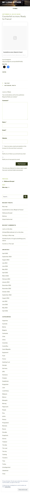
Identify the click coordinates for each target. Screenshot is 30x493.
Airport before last (7, 219)
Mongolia (4, 400)
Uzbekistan (5, 470)
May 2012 (5, 307)
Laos (3, 387)
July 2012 (4, 301)
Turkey (4, 464)
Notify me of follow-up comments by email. (14, 154)
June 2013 (5, 266)
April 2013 (5, 272)
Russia (4, 429)
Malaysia (4, 394)
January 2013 (5, 282)
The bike (4, 445)
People (4, 410)
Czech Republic (6, 349)
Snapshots (5, 435)
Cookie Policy (8, 486)
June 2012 (5, 304)
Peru (3, 413)
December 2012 (6, 285)
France (4, 359)
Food (3, 355)
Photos (4, 419)
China (3, 339)
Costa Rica (5, 346)
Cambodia (5, 333)
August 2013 (5, 260)
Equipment (5, 352)
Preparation (5, 422)
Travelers (4, 457)
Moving (4, 403)
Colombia (5, 343)
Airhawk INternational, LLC (9, 232)
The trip (7, 83)
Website (4, 138)
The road (11, 243)
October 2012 (6, 291)
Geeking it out (6, 362)
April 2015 (5, 253)
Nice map (4, 206)
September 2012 (6, 295)
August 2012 (5, 298)
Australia (4, 324)
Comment (5, 100)
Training (4, 454)
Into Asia (9, 229)
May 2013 (5, 269)
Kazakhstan (5, 381)
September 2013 (7, 256)
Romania (4, 426)
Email (4, 130)
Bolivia (4, 327)
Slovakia (4, 432)
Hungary (4, 378)
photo (14, 85)
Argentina (5, 320)
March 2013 (5, 276)
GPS (3, 371)
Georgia (4, 365)
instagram (7, 85)
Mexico (4, 397)
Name (4, 122)
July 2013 (4, 263)
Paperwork (5, 406)
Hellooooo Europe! (7, 213)
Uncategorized (6, 467)
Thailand (4, 442)
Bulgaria (4, 330)
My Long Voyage (11, 2)
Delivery (4, 216)
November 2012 (6, 288)
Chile (3, 336)
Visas (3, 473)
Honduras (5, 375)
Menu (15, 8)
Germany (4, 368)
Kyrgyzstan (5, 384)
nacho (19, 14)
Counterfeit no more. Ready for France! (13, 52)
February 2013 (6, 279)
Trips (3, 461)
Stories (4, 438)
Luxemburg (5, 391)
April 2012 (5, 311)
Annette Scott (6, 238)
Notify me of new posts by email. (11, 159)
